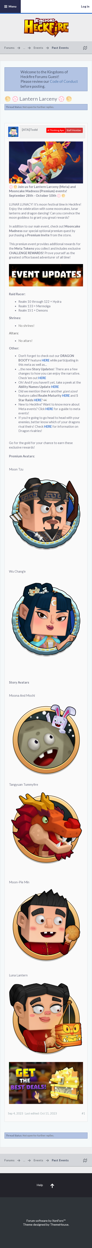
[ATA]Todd (30, 129)
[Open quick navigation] (85, 47)
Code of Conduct (64, 81)
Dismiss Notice (84, 72)
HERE (45, 360)
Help (40, 1185)
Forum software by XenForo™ (46, 1220)
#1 (83, 1113)
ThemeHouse (59, 1224)
